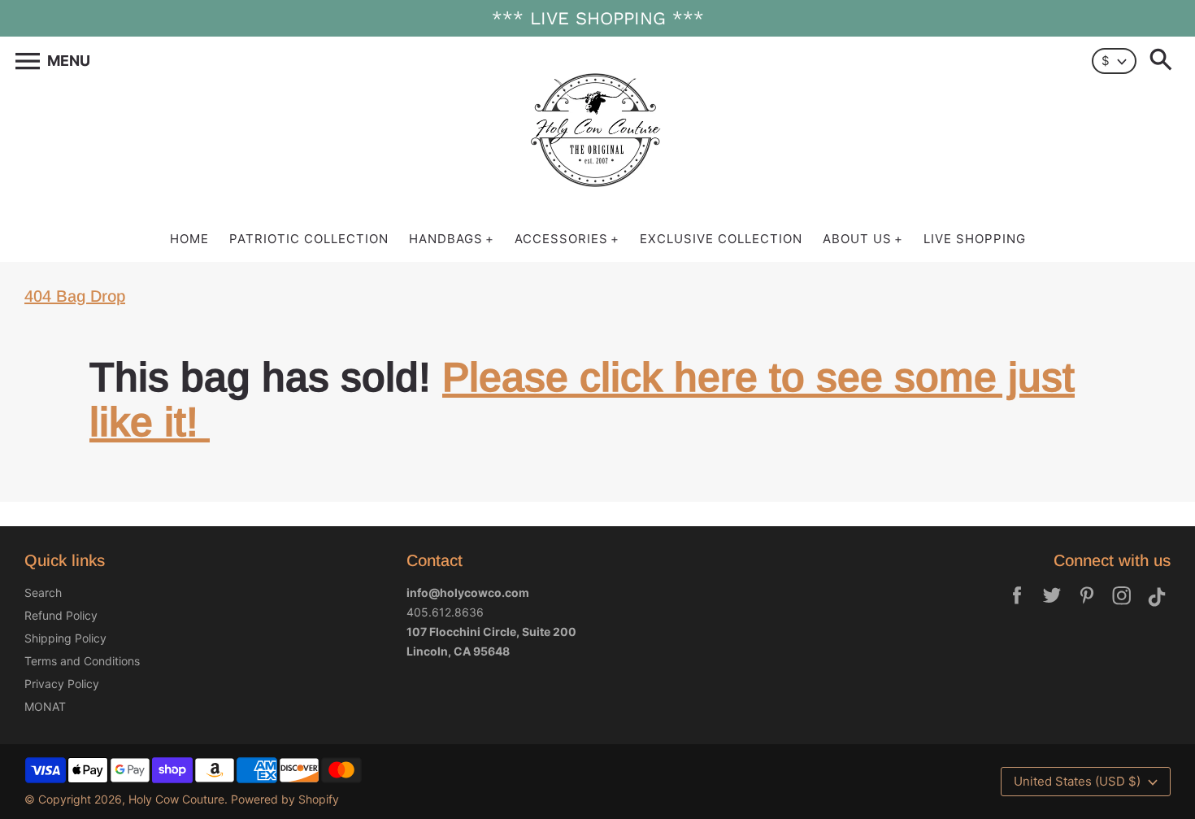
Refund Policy (61, 615)
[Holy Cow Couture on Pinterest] (1087, 606)
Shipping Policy (65, 638)
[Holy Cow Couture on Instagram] (1122, 606)
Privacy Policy (61, 683)
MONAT (45, 706)
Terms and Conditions (82, 661)
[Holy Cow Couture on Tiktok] (1157, 606)
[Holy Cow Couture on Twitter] (1052, 606)
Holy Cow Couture (176, 799)
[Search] (1164, 61)
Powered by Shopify (285, 799)
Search (43, 592)
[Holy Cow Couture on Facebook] (1017, 606)
